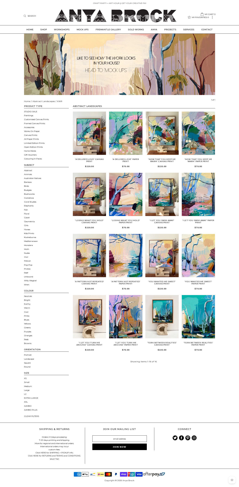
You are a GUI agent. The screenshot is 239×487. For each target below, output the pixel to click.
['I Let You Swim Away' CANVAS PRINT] (162, 194)
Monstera (28, 245)
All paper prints (31, 139)
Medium (28, 386)
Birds (26, 186)
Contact (207, 29)
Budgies (28, 190)
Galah (27, 217)
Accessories (29, 127)
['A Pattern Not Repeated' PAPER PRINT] (125, 255)
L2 (25, 394)
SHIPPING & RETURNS (54, 429)
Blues (26, 319)
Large (26, 390)
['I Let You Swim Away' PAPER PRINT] (198, 194)
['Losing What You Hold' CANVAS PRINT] (89, 194)
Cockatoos (29, 198)
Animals (28, 174)
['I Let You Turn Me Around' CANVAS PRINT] (89, 316)
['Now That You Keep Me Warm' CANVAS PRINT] (162, 133)
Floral (26, 213)
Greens (27, 327)
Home (29, 29)
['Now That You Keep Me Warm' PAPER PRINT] (198, 133)
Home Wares (30, 151)
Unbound (28, 276)
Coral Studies (30, 202)
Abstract (28, 170)
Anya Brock (128, 480)
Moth (26, 249)
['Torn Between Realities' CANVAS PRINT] (162, 316)
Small (26, 382)
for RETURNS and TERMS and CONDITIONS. (60, 455)
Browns (27, 343)
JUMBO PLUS (30, 410)
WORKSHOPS (62, 29)
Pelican (27, 261)
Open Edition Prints (33, 147)
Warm (27, 308)
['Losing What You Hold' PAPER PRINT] (125, 194)
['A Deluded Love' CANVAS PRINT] (89, 133)
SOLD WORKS (136, 29)
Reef (26, 272)
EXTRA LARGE (31, 398)
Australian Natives (32, 178)
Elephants (28, 205)
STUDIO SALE (30, 111)
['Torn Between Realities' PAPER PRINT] (198, 316)
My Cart (210, 14)
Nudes (27, 253)
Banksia (28, 182)
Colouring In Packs (33, 158)
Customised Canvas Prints (36, 119)
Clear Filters (31, 416)
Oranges (28, 335)
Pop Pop (28, 265)
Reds (26, 339)
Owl (26, 257)
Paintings (28, 115)
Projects (170, 29)
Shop (43, 29)
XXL (26, 402)
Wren (26, 284)
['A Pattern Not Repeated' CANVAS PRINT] (89, 255)
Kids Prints (29, 233)
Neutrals (28, 296)
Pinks (26, 316)
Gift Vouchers (30, 155)
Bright (27, 300)
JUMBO (28, 406)
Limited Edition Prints (34, 143)
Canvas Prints (30, 135)
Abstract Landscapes (44, 101)
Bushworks (29, 194)
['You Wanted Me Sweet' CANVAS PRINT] (162, 255)
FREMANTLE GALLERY (108, 29)
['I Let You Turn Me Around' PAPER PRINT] (125, 316)
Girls (26, 225)
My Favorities (200, 17)
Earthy (27, 304)
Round (27, 366)
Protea (27, 269)
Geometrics (29, 221)
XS (25, 378)
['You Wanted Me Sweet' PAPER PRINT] (198, 255)
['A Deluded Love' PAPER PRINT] (125, 133)
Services (188, 29)
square (27, 363)
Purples (27, 331)
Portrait (28, 355)
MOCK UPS (83, 29)
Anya (154, 29)
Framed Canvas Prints (34, 123)
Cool (26, 312)
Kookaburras (30, 237)
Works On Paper (32, 131)
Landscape (29, 359)
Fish (26, 210)
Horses (27, 229)
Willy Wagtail (30, 280)
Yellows (27, 323)
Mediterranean (31, 241)
